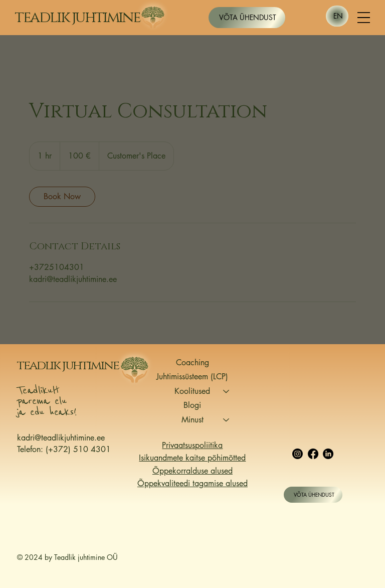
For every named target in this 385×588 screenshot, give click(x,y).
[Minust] (226, 420)
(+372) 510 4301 (77, 449)
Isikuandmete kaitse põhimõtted (192, 458)
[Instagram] (297, 454)
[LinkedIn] (328, 454)
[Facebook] (313, 454)
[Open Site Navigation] (363, 18)
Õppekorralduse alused (192, 471)
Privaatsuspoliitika (192, 445)
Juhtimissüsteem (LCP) (192, 376)
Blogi (192, 405)
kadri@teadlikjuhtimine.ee (61, 437)
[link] (62, 197)
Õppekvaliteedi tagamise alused (192, 483)
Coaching (192, 362)
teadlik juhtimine (77, 18)
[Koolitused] (226, 391)
